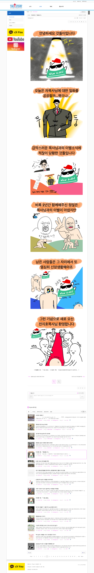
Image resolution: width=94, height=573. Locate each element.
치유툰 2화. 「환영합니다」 (36, 15)
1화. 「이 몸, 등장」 (44, 370)
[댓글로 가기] (81, 22)
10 (53, 556)
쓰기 (84, 552)
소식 (10, 13)
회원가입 (79, 1)
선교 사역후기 (12, 22)
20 (74, 556)
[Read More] (57, 417)
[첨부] (86, 22)
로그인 (74, 1)
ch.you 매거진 (32, 407)
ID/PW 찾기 (84, 1)
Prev (31, 556)
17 (68, 556)
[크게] (73, 22)
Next (82, 556)
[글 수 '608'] (29, 411)
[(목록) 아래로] (79, 22)
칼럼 (51, 411)
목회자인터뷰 (39, 411)
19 (72, 556)
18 (70, 556)
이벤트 (10, 25)
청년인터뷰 (46, 411)
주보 (10, 19)
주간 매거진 (11, 17)
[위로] (77, 22)
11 (55, 556)
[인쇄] (83, 22)
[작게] (75, 22)
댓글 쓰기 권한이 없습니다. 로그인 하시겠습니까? (43, 395)
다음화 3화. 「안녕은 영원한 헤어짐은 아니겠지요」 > (65, 370)
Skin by (82, 564)
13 (59, 556)
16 (66, 556)
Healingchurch (30, 18)
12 (57, 556)
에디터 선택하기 (81, 393)
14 (61, 556)
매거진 (34, 411)
